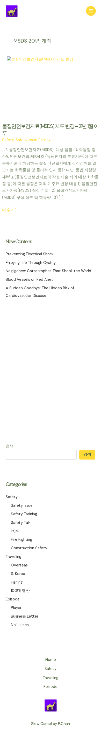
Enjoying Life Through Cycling (31, 262)
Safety (12, 497)
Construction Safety (29, 548)
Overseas (19, 565)
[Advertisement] (50, 371)
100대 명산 (20, 590)
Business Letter (24, 616)
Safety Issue (22, 505)
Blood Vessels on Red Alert (29, 279)
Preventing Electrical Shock (30, 254)
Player (16, 607)
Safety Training (24, 514)
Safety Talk (21, 522)
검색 (9, 446)
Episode (13, 599)
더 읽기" (9, 210)
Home (50, 659)
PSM (15, 531)
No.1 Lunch (20, 624)
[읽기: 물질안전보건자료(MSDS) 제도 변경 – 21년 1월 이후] (50, 86)
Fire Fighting (21, 539)
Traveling (13, 556)
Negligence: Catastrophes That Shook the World (48, 271)
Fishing (17, 582)
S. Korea (18, 573)
